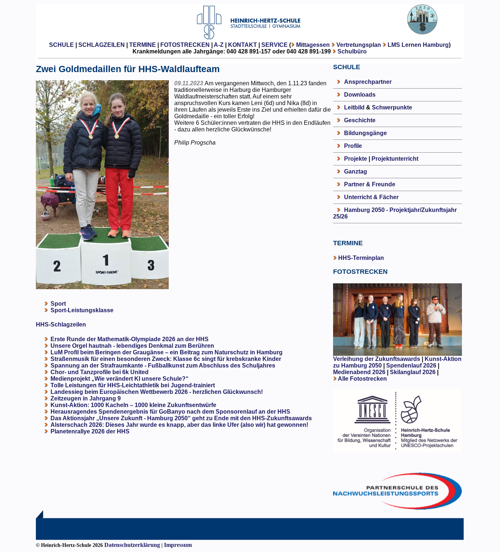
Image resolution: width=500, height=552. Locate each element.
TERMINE (142, 45)
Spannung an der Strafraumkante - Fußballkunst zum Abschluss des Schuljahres (163, 365)
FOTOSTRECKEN (185, 45)
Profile (353, 146)
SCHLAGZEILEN (101, 45)
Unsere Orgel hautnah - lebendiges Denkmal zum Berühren (132, 346)
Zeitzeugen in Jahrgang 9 (86, 398)
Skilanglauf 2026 (413, 372)
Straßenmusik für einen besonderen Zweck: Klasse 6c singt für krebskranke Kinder (166, 359)
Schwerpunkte (392, 107)
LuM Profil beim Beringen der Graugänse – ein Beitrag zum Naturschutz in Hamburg (167, 352)
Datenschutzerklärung (132, 545)
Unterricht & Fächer (371, 197)
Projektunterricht (395, 159)
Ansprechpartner (368, 82)
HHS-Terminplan (361, 258)
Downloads (360, 95)
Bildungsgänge (365, 133)
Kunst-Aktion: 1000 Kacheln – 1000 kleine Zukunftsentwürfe (133, 405)
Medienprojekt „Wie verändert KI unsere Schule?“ (120, 379)
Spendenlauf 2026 (411, 365)
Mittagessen (313, 45)
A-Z (219, 45)
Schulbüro (352, 51)
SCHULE (61, 45)
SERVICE (274, 45)
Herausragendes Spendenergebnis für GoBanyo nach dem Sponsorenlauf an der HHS (170, 412)
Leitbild (354, 107)
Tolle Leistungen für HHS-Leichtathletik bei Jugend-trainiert (133, 385)
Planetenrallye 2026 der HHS (90, 431)
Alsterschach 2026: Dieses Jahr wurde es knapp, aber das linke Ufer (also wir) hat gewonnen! (179, 425)
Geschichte (360, 120)
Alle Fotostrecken (362, 379)
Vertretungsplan (358, 45)
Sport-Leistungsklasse (82, 310)
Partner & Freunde (369, 184)
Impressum (178, 545)
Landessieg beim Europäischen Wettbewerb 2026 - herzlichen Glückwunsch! (157, 392)
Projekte (355, 159)
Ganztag (355, 171)
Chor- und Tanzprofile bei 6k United (100, 372)
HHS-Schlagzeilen (61, 324)
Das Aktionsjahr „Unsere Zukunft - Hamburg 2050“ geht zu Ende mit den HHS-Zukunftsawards (181, 418)
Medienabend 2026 (359, 372)
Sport (58, 304)
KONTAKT (242, 45)
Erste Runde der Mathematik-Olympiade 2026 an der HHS (130, 339)
